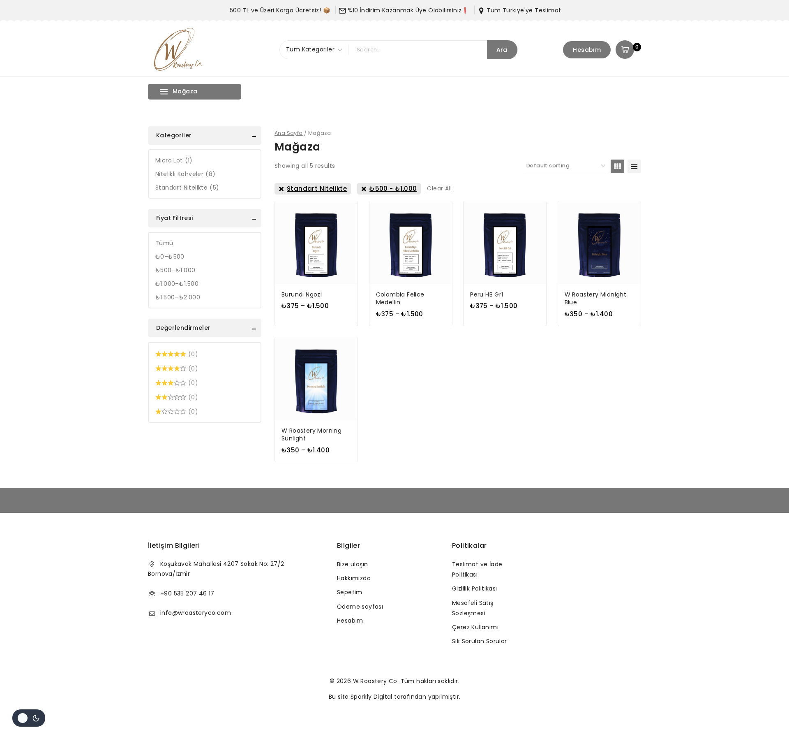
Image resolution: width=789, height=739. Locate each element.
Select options (316, 323)
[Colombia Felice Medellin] (410, 242)
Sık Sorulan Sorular (479, 641)
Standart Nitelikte (187, 187)
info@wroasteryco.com (195, 613)
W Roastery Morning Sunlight (311, 434)
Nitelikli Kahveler (185, 174)
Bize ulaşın (352, 564)
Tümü (164, 243)
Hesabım (587, 50)
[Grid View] (617, 166)
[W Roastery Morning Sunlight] (316, 378)
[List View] (634, 166)
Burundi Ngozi (301, 294)
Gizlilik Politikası (474, 588)
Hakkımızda (354, 578)
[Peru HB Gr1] (505, 242)
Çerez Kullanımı (475, 627)
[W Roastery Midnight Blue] (599, 242)
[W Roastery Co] (179, 49)
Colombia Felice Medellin (400, 298)
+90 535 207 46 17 (187, 593)
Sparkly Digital (371, 697)
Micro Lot (174, 160)
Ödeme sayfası (360, 606)
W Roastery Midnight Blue (596, 298)
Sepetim (349, 592)
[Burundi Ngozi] (316, 242)
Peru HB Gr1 (486, 294)
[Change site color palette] (28, 718)
